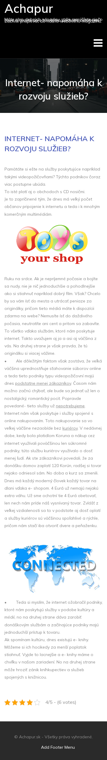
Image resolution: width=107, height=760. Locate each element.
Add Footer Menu (58, 747)
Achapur (28, 8)
